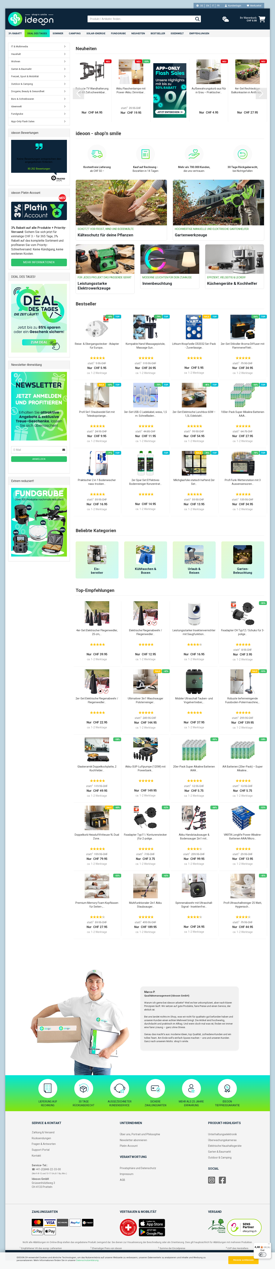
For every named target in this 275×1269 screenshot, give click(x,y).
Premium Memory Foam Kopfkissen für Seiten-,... (96, 904)
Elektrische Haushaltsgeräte (225, 1145)
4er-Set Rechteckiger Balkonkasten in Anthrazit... (247, 90)
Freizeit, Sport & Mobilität (25, 76)
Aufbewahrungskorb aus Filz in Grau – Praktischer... (209, 90)
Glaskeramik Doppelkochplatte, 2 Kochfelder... (96, 768)
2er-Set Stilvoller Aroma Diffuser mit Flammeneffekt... (242, 345)
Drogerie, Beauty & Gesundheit (27, 91)
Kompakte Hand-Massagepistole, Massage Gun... (145, 345)
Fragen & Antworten (44, 1143)
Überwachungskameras (222, 1140)
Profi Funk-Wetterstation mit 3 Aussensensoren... (243, 482)
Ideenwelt (177, 33)
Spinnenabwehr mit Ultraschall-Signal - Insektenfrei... (194, 904)
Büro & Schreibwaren (22, 98)
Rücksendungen (41, 1138)
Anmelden (39, 459)
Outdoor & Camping (22, 84)
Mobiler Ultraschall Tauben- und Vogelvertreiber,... (194, 700)
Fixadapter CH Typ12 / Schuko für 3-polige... (242, 632)
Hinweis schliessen (243, 1260)
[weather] (225, 19)
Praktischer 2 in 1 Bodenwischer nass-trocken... (97, 482)
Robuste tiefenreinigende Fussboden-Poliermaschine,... (242, 700)
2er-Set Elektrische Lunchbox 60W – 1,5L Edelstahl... (194, 413)
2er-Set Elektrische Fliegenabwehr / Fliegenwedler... (97, 700)
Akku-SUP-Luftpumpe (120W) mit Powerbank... (145, 768)
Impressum (126, 1174)
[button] (78, 93)
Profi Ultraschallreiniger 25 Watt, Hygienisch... (243, 904)
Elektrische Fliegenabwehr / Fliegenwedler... (145, 632)
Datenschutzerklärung (87, 1260)
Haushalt (16, 54)
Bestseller (158, 33)
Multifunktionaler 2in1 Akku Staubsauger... (145, 904)
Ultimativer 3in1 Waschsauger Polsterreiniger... (145, 700)
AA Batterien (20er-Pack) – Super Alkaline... (242, 768)
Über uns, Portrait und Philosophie (140, 1134)
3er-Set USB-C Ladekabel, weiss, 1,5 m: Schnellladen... (145, 413)
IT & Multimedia (19, 46)
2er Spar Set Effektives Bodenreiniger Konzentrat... (145, 482)
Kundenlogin (234, 5)
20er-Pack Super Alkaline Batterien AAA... (194, 768)
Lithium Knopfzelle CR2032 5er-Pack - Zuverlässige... (194, 345)
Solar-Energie (95, 33)
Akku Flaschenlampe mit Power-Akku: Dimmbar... (131, 90)
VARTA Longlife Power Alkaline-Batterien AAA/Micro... (243, 836)
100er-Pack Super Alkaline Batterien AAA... (242, 413)
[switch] (262, 1254)
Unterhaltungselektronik (222, 1134)
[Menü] (269, 1245)
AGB (122, 1179)
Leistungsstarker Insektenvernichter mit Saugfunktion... (194, 632)
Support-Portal (41, 1149)
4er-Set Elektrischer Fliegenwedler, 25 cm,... (97, 632)
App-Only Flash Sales (22, 121)
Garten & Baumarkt (21, 69)
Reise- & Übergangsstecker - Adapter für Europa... (97, 345)
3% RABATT (15, 33)
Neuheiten (138, 33)
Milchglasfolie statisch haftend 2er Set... (194, 482)
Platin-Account (129, 1145)
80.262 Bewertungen (39, 168)
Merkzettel (255, 5)
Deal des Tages (37, 33)
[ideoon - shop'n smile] (45, 18)
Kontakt (36, 1155)
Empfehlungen (199, 33)
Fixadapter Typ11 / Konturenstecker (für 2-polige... (145, 836)
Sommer (58, 33)
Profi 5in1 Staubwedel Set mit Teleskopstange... (97, 413)
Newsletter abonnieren (133, 1140)
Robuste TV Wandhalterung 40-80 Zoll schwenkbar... (92, 90)
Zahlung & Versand (43, 1132)
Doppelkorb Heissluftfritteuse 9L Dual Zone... (97, 836)
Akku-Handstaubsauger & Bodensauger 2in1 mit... (194, 836)
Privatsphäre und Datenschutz (138, 1168)
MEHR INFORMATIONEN (39, 262)
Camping (75, 33)
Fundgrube (118, 33)
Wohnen (15, 61)
